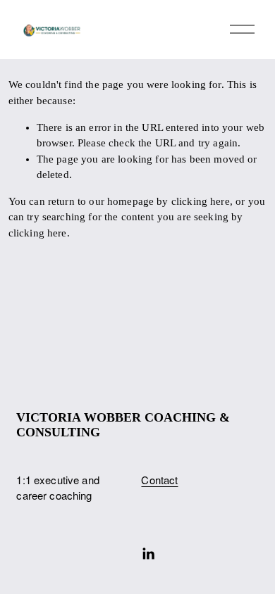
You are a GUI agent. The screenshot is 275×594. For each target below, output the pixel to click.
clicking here (200, 201)
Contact (159, 479)
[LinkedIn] (148, 554)
